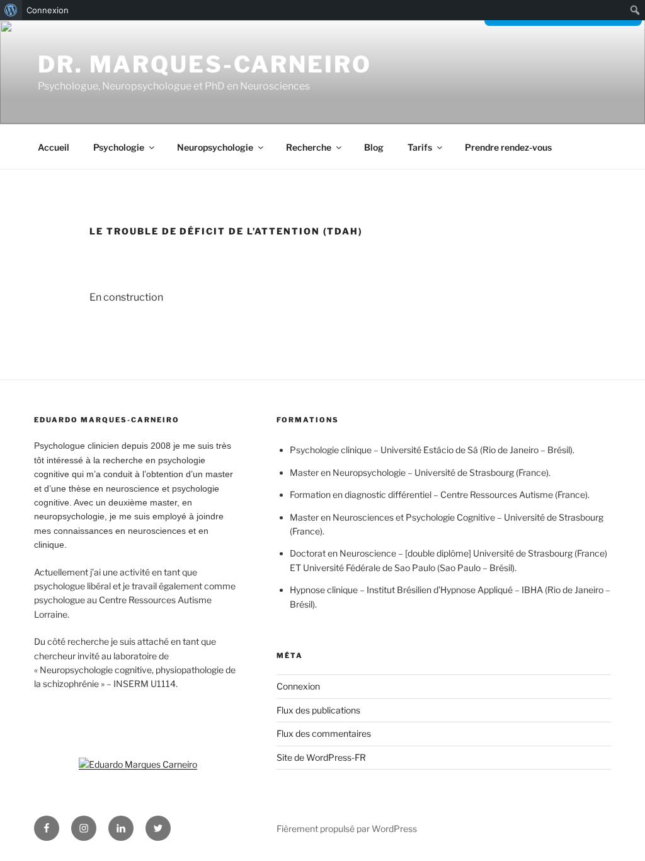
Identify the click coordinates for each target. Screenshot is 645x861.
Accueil (53, 147)
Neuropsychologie (215, 147)
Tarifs (420, 147)
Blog (374, 147)
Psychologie (118, 147)
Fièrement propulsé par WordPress (347, 828)
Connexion (47, 10)
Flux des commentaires (324, 733)
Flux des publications (318, 710)
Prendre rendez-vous (508, 147)
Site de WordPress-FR (321, 757)
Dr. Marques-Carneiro (205, 64)
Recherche (308, 147)
